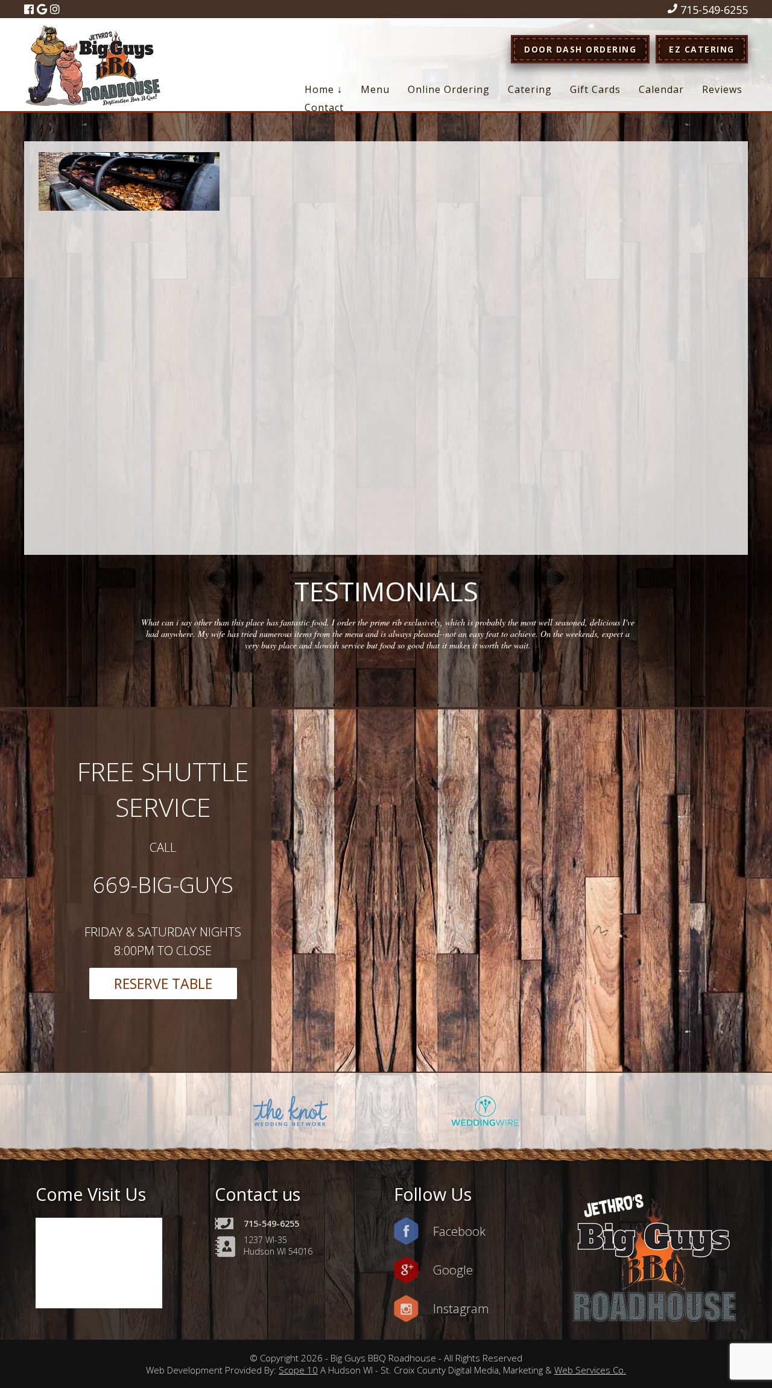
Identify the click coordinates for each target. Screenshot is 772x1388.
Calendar (661, 89)
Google (453, 1269)
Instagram (461, 1308)
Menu (375, 89)
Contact (324, 107)
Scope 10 (298, 1370)
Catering (530, 89)
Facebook (459, 1231)
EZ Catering (702, 49)
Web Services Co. (590, 1370)
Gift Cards (595, 89)
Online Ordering (449, 89)
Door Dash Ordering (580, 49)
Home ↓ (324, 89)
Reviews (722, 89)
